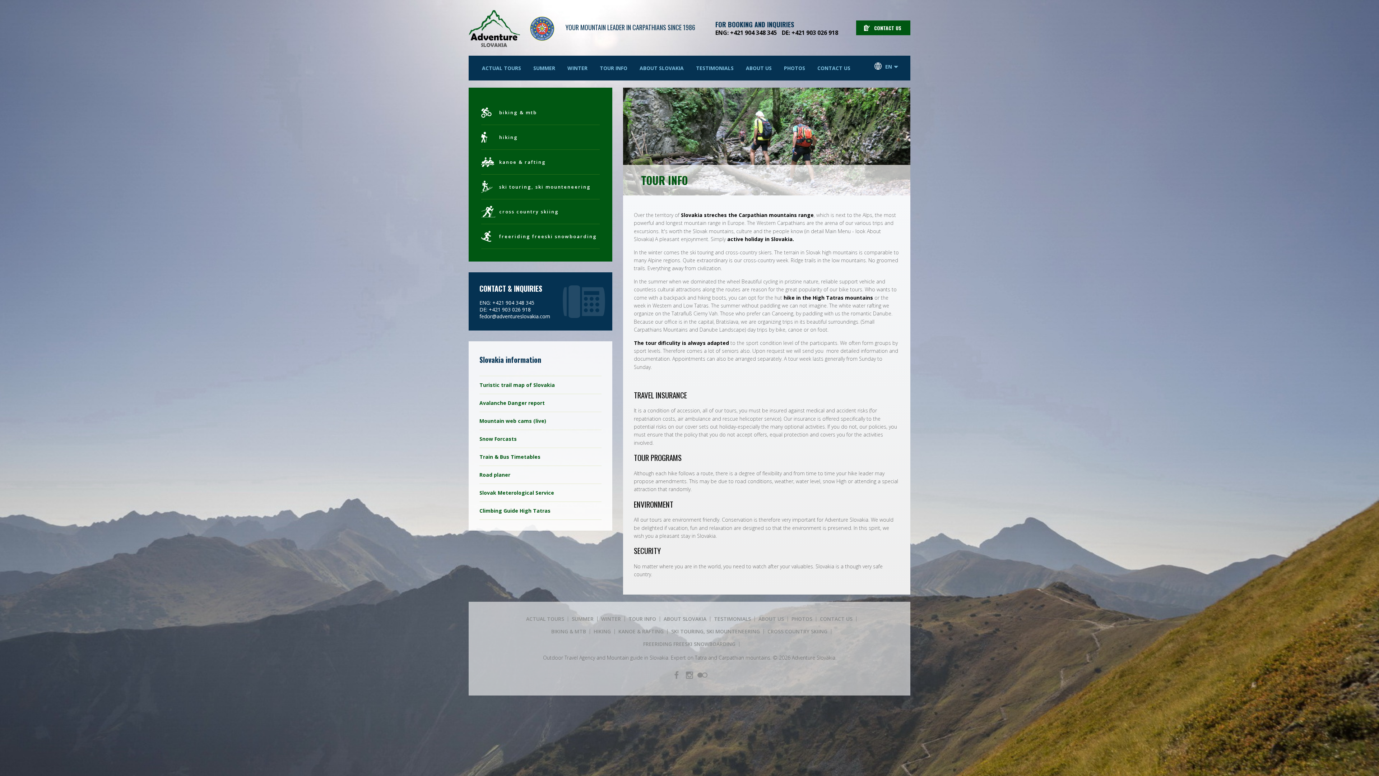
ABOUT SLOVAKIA (662, 68)
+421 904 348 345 (753, 33)
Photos (794, 68)
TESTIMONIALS (715, 68)
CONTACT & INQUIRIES (510, 288)
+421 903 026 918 (814, 33)
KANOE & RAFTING (522, 162)
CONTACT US (887, 28)
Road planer (494, 474)
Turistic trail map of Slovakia (517, 385)
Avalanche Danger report (512, 402)
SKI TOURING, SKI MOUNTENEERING (545, 187)
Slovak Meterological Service (516, 492)
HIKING (508, 137)
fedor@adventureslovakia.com (514, 316)
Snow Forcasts (498, 438)
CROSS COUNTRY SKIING (529, 211)
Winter (577, 68)
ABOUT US (759, 68)
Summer (544, 68)
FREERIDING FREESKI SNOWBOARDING (548, 236)
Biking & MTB (518, 112)
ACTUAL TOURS (501, 68)
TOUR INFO (613, 68)
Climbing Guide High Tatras (515, 510)
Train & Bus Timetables (509, 456)
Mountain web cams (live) (512, 420)
